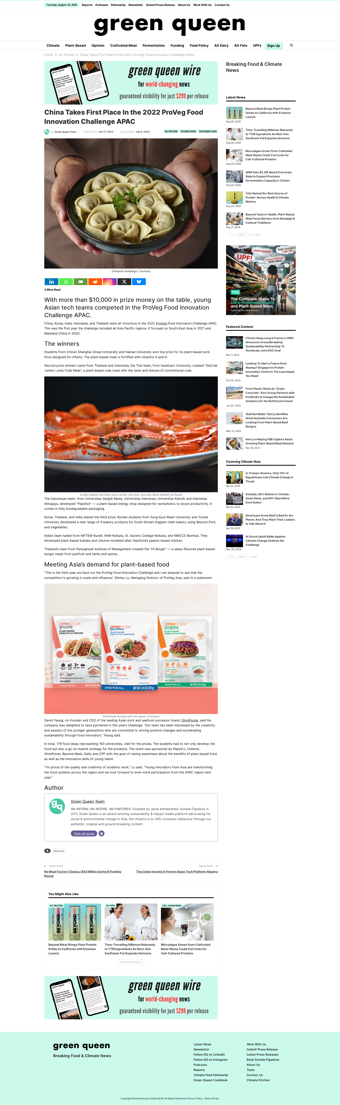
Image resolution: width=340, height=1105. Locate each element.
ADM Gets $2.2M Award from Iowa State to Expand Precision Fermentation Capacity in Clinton (269, 176)
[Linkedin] (51, 281)
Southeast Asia (208, 131)
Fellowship (118, 4)
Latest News (202, 1044)
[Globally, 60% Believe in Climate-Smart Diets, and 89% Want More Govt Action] (234, 498)
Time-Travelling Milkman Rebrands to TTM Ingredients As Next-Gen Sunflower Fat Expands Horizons (269, 134)
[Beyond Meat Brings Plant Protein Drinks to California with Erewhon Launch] (74, 922)
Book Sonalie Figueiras (263, 1059)
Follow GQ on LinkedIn (209, 1054)
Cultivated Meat (123, 45)
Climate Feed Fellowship (211, 1075)
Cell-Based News (171, 905)
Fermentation (154, 45)
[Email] (81, 281)
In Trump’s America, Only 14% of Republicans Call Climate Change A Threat (269, 477)
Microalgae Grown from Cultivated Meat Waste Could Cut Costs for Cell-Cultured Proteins (269, 155)
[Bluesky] (139, 281)
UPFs (257, 45)
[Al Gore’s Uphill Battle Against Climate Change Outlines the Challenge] (234, 541)
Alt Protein (171, 131)
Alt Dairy (221, 45)
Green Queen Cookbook (210, 1080)
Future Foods (188, 131)
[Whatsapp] (66, 281)
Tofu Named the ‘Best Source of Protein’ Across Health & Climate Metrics (267, 197)
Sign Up (273, 46)
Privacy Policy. (195, 1098)
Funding (177, 45)
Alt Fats (240, 45)
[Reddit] (95, 281)
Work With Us (202, 4)
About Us (184, 4)
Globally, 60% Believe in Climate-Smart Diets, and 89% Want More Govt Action (268, 498)
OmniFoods (189, 720)
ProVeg (162, 323)
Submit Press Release (160, 4)
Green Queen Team (88, 801)
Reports (87, 4)
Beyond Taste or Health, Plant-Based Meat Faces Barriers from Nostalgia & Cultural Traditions (270, 218)
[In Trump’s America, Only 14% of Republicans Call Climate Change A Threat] (234, 477)
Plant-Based (75, 45)
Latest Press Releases (262, 1054)
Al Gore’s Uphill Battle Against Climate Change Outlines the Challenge (265, 540)
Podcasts (101, 4)
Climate (53, 45)
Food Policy (199, 45)
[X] (124, 281)
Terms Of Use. (211, 1098)
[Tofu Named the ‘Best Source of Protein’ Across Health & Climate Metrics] (234, 197)
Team (251, 1070)
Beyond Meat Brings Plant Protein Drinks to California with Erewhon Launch (268, 113)
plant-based (58, 850)
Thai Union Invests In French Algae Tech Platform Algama (177, 871)
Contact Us (222, 4)
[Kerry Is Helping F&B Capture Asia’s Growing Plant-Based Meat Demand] (234, 443)
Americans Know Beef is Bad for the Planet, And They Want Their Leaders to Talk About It (270, 519)
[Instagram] (110, 281)
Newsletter (135, 4)
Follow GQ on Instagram (210, 1059)
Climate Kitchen (258, 1080)
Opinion (97, 45)
